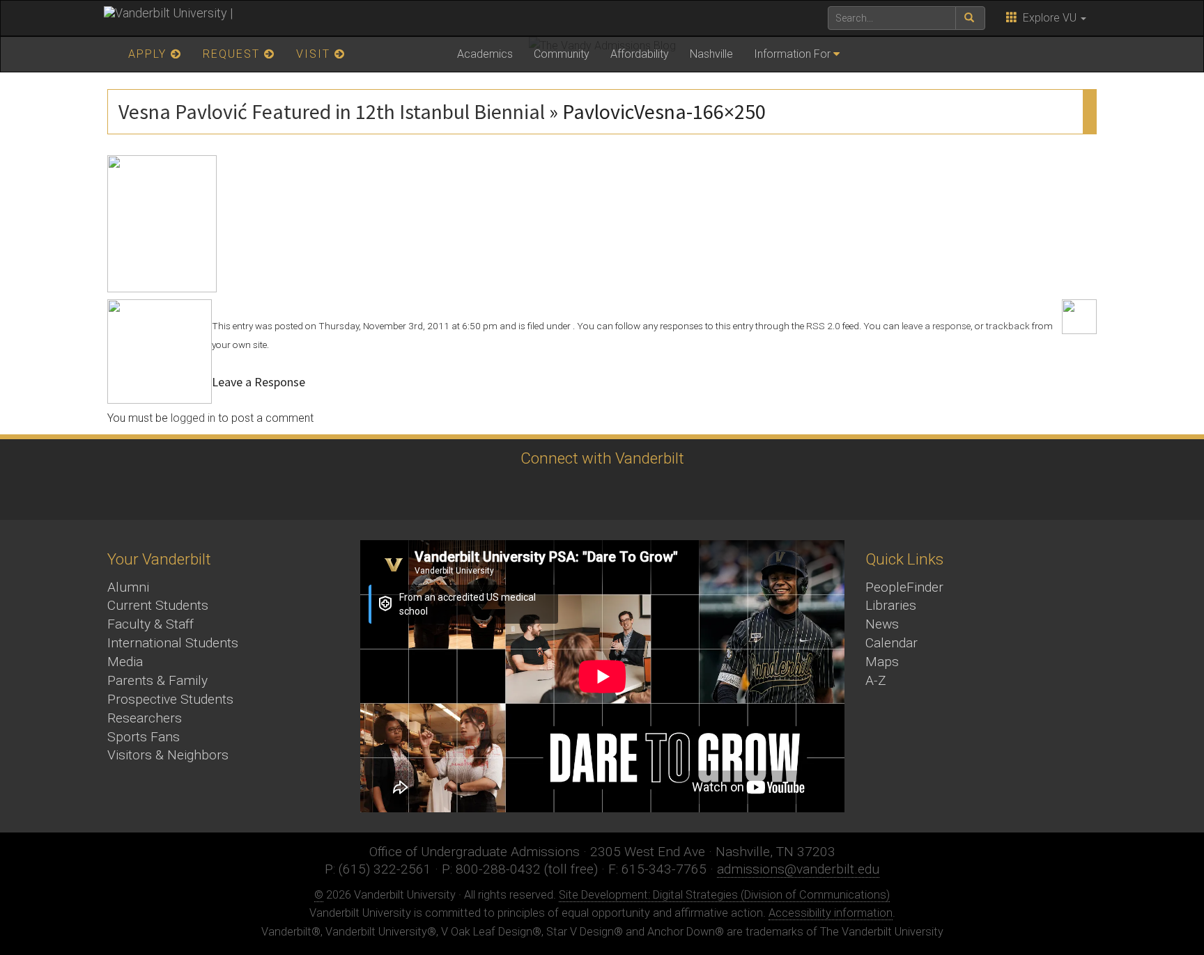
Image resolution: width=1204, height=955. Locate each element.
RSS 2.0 (823, 325)
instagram (560, 493)
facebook (522, 493)
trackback (1008, 325)
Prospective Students (170, 699)
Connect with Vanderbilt (602, 458)
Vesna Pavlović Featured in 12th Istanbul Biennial (331, 111)
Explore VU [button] (1048, 17)
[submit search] (970, 18)
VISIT (315, 54)
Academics (485, 54)
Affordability (639, 54)
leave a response (936, 325)
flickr (637, 493)
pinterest (675, 493)
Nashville (711, 54)
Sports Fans (143, 737)
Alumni (128, 587)
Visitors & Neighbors (168, 755)
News (882, 624)
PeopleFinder (904, 587)
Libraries (890, 605)
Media (125, 662)
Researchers (144, 718)
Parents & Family (157, 680)
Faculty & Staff (150, 624)
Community (561, 54)
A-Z (875, 680)
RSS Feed (714, 493)
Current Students (157, 605)
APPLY (149, 54)
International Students (172, 643)
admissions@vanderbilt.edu (798, 869)
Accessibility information (831, 913)
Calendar (891, 643)
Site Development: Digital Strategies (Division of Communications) (724, 894)
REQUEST (233, 54)
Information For (792, 54)
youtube (599, 493)
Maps (882, 662)
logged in (193, 418)
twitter (484, 493)
